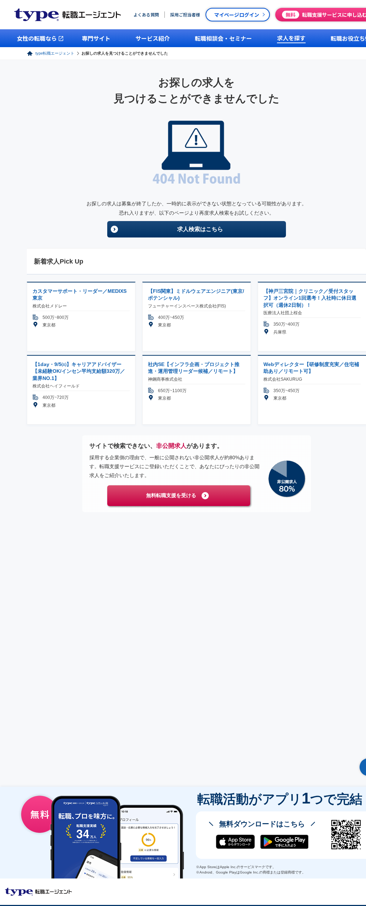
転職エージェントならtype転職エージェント (38, 892)
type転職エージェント (54, 53)
